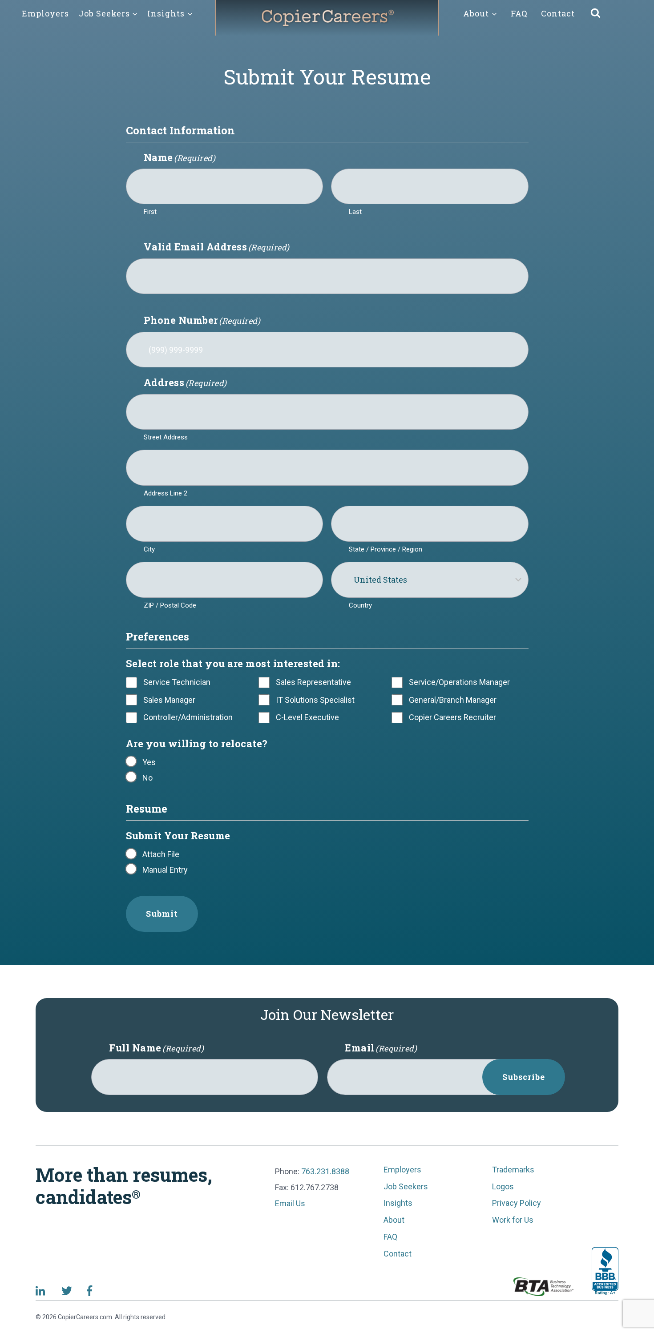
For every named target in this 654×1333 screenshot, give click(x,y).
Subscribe (523, 1076)
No (147, 777)
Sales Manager (169, 700)
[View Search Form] (595, 13)
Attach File (160, 854)
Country (360, 605)
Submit (162, 913)
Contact (558, 13)
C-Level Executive (307, 717)
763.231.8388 (325, 1171)
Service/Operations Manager (459, 682)
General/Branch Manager (453, 700)
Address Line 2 (165, 493)
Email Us (290, 1203)
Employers (45, 13)
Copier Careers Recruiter (452, 717)
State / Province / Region (385, 549)
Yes (149, 762)
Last (355, 212)
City (149, 549)
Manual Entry (165, 869)
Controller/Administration (188, 717)
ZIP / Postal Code (170, 605)
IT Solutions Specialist (315, 700)
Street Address (166, 437)
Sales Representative (313, 682)
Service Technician (176, 682)
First (150, 212)
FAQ (519, 13)
